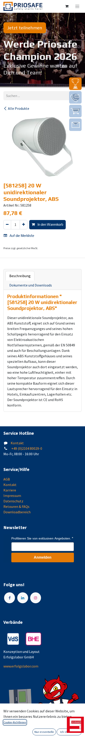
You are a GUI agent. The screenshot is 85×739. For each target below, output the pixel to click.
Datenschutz (13, 501)
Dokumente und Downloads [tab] (30, 285)
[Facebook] (9, 597)
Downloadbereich (17, 512)
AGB (6, 479)
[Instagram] (35, 597)
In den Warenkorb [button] (50, 224)
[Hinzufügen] (23, 224)
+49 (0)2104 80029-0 (26, 448)
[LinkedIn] (22, 597)
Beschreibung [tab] (20, 276)
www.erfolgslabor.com (20, 666)
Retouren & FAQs (16, 506)
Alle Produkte (18, 108)
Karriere (9, 490)
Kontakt (17, 443)
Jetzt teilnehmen (24, 27)
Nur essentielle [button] (44, 732)
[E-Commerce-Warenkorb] (67, 6)
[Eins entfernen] (7, 224)
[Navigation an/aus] (77, 6)
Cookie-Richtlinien (15, 722)
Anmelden (42, 557)
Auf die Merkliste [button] (21, 236)
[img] (75, 83)
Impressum (12, 495)
